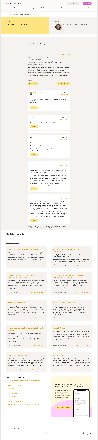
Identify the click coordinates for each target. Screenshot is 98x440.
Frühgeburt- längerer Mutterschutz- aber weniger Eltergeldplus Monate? (24, 404)
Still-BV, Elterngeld (12, 396)
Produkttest (89, 7)
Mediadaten (31, 432)
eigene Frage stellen (64, 83)
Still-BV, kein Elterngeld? (13, 393)
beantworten (34, 83)
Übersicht (32, 48)
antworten (34, 107)
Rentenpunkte (11, 388)
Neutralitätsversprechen (20, 432)
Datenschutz (53, 432)
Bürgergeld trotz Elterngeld (14, 399)
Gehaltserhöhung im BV (13, 383)
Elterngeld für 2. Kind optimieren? (15, 401)
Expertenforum (13, 8)
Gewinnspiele (44, 8)
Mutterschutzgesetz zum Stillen (15, 385)
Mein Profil (88, 3)
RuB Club (82, 7)
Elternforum (24, 8)
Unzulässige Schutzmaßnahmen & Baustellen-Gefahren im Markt (22, 391)
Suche (80, 3)
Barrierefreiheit (9, 435)
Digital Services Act (64, 432)
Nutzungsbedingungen (42, 432)
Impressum (8, 432)
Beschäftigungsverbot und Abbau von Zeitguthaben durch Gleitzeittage (24, 380)
